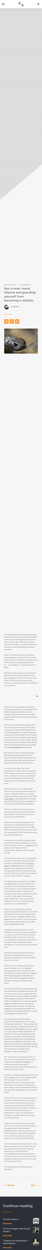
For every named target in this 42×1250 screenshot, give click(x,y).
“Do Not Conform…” (11, 1219)
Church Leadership (24, 285)
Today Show (8, 799)
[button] (38, 4)
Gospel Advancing (16, 747)
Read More (7, 1223)
